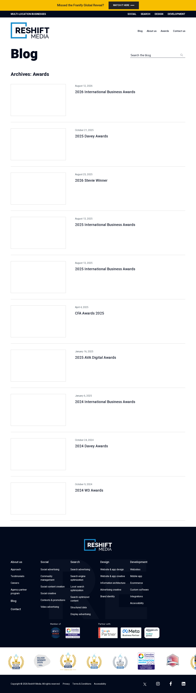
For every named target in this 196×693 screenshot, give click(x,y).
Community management (47, 578)
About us (151, 31)
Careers (15, 583)
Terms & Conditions (81, 683)
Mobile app (136, 576)
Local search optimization (77, 588)
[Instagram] (158, 684)
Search (75, 562)
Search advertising (80, 569)
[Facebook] (171, 684)
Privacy (66, 683)
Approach (16, 569)
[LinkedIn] (183, 684)
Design (104, 562)
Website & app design (112, 569)
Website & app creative (112, 576)
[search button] (181, 54)
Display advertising (80, 614)
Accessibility (137, 603)
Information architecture (112, 583)
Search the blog (141, 55)
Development (138, 562)
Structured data (78, 607)
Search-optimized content (79, 599)
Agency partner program (19, 591)
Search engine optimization (77, 578)
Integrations (136, 596)
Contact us (179, 31)
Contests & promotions (53, 600)
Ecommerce (136, 583)
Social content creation (53, 587)
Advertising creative (110, 590)
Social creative (48, 593)
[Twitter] (144, 684)
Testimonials (17, 576)
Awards (165, 31)
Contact (16, 609)
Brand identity (107, 596)
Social (45, 562)
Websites (135, 569)
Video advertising (50, 607)
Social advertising (50, 569)
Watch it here (121, 5)
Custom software (139, 590)
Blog (140, 31)
